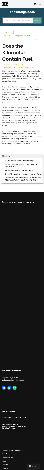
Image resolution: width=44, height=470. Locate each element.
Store (4, 461)
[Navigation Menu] (39, 4)
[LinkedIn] (9, 388)
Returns (5, 468)
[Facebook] (4, 388)
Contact (5, 465)
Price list (5, 454)
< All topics (8, 32)
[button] (22, 156)
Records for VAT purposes (12, 450)
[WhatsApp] (15, 388)
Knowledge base (8, 457)
